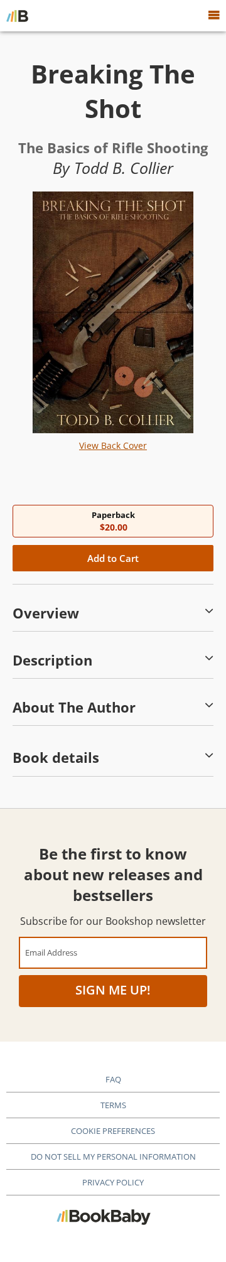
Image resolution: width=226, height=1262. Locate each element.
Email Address (51, 952)
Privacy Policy (113, 1182)
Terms (113, 1105)
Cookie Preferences (113, 1130)
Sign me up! (113, 989)
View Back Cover (113, 445)
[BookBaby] (17, 15)
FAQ (113, 1079)
